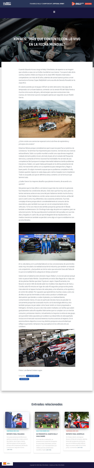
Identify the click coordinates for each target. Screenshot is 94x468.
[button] (54, 12)
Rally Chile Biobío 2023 (32, 375)
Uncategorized (24, 379)
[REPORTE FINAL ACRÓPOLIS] (77, 420)
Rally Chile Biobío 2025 (42, 431)
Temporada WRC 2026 (13, 431)
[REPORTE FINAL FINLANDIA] (17, 420)
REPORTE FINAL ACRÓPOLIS (75, 434)
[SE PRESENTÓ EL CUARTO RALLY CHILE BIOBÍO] (47, 420)
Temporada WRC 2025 (72, 431)
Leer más (9, 449)
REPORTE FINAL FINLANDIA (15, 434)
